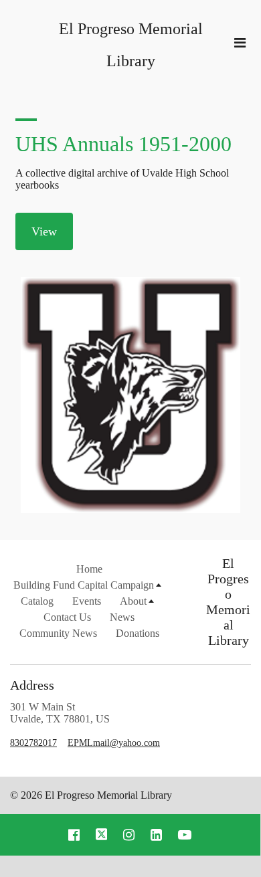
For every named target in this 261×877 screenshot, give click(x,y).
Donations (137, 633)
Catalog (37, 601)
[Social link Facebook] (74, 835)
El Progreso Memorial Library (228, 602)
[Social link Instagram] (129, 835)
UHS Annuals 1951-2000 (123, 144)
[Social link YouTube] (184, 835)
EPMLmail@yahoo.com (114, 743)
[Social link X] (102, 835)
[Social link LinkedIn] (156, 835)
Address (32, 685)
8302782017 (33, 743)
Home (89, 569)
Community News (58, 633)
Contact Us (67, 617)
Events (86, 601)
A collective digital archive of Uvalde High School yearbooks (122, 179)
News (122, 617)
